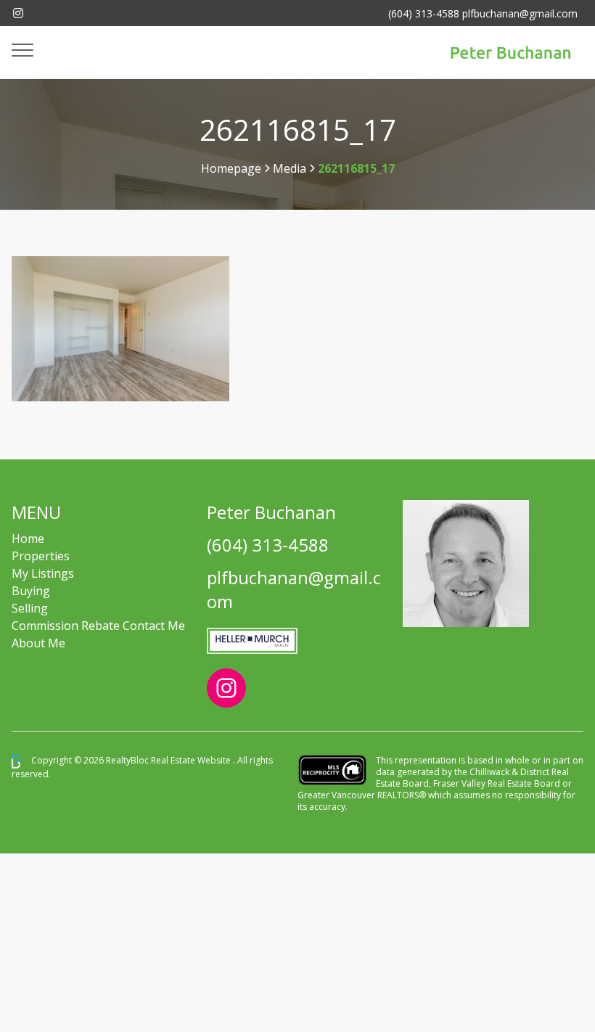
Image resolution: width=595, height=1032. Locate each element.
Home (28, 538)
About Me (38, 643)
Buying (31, 591)
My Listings (43, 573)
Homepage (231, 168)
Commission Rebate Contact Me (98, 626)
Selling (30, 608)
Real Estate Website (192, 761)
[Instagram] (18, 13)
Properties (41, 556)
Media (289, 168)
